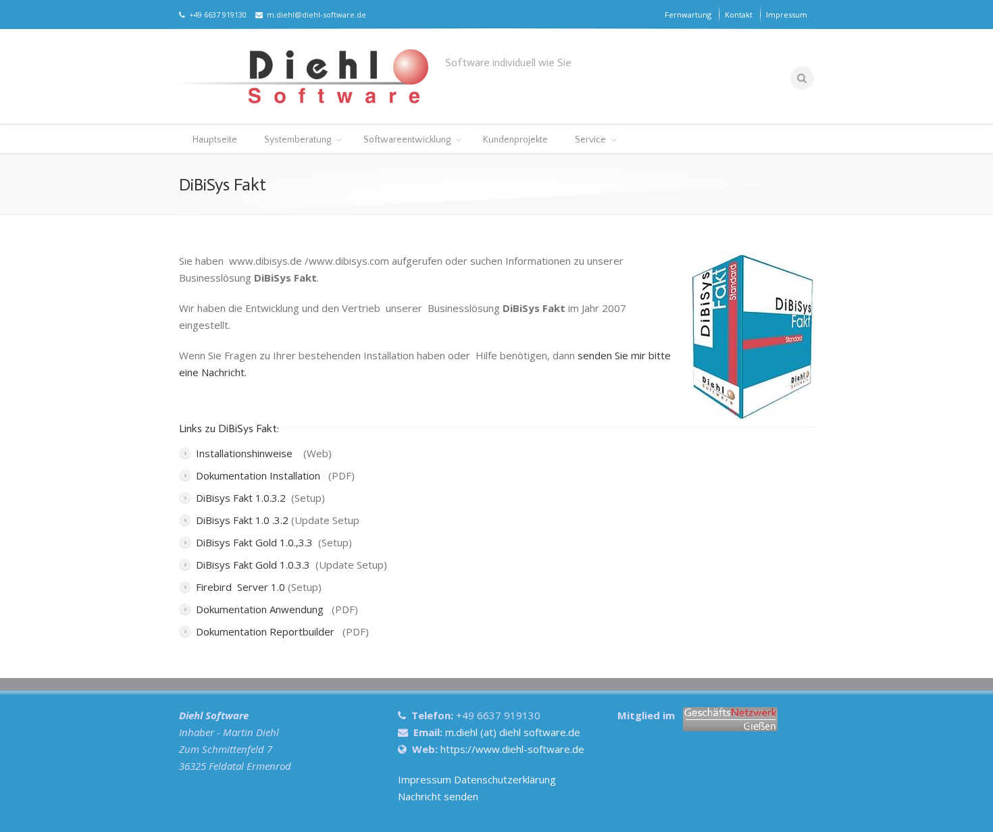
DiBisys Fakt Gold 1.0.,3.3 (254, 542)
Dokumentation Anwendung (261, 609)
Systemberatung (297, 139)
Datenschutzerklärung (505, 779)
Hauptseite (215, 139)
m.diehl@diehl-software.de (314, 14)
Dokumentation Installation (259, 475)
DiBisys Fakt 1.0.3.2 (241, 497)
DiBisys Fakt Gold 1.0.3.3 (254, 564)
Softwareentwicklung (407, 139)
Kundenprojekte (515, 139)
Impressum (786, 14)
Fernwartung (688, 14)
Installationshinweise (247, 453)
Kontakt (739, 14)
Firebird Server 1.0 (240, 587)
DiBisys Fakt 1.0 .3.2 (242, 520)
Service (590, 139)
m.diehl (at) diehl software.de (512, 732)
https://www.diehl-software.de (512, 749)
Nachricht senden (438, 796)
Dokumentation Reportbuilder (266, 631)
